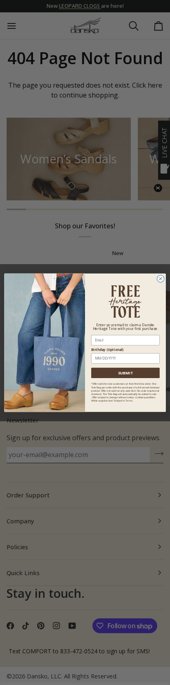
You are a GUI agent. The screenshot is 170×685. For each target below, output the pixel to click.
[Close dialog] (160, 278)
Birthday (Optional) (107, 349)
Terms (128, 400)
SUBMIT (125, 372)
